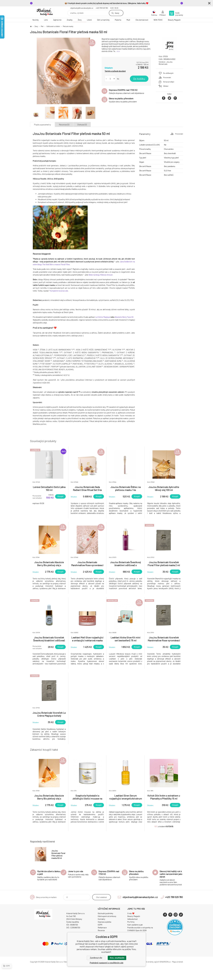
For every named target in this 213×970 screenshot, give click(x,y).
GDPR (100, 925)
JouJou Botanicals (165, 63)
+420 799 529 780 (102, 8)
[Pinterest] (170, 915)
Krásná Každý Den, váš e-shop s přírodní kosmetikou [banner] (45, 12)
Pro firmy (130, 922)
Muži (128, 20)
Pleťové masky (68, 26)
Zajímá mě (57, 20)
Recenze (101, 930)
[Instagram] (176, 915)
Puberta (118, 20)
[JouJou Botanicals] (169, 51)
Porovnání (167, 77)
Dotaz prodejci (168, 82)
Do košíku (139, 78)
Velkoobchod (132, 919)
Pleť (42, 26)
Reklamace (102, 927)
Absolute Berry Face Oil (124, 317)
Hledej (117, 13)
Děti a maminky (103, 20)
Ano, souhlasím (117, 958)
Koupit (60, 496)
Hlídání (165, 86)
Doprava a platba (104, 922)
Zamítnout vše (96, 958)
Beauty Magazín (174, 20)
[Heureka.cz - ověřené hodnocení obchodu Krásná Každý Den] (175, 934)
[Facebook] (165, 915)
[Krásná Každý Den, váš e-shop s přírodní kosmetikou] (31, 26)
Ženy (80, 20)
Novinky (35, 20)
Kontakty (101, 919)
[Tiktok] (181, 915)
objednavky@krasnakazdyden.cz (81, 8)
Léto (46, 20)
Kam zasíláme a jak (135, 925)
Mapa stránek (177, 962)
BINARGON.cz (165, 962)
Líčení (89, 20)
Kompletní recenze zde (59, 291)
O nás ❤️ (130, 913)
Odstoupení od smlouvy (107, 916)
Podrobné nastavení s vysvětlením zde (106, 963)
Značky (69, 20)
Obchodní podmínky (105, 913)
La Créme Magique (102, 317)
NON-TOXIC (158, 20)
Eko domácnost (142, 20)
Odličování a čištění (53, 26)
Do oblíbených (168, 73)
